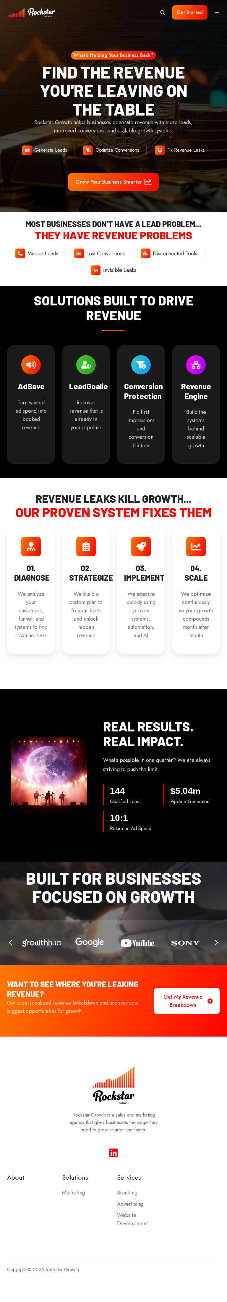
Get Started (190, 12)
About (15, 1177)
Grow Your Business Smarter (108, 182)
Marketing (73, 1193)
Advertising (130, 1204)
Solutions (75, 1177)
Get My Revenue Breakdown (182, 1001)
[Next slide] (216, 942)
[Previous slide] (10, 942)
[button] (163, 12)
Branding (127, 1193)
